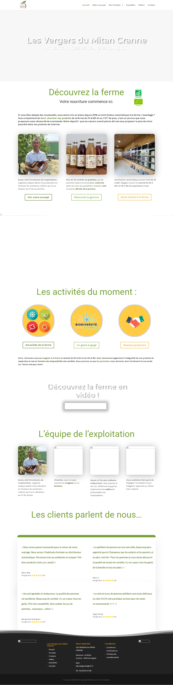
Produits (52, 656)
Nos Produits (114, 5)
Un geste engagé (86, 345)
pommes (92, 180)
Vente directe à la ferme (135, 197)
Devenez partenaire (134, 345)
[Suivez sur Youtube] (147, 664)
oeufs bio (99, 183)
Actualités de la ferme (38, 345)
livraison (58, 486)
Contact (151, 5)
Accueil (85, 5)
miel (104, 186)
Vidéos (141, 5)
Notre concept (99, 5)
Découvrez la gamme (86, 197)
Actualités (130, 5)
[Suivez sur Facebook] (142, 664)
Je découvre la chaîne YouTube (86, 406)
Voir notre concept (38, 197)
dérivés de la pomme (85, 189)
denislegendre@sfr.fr (84, 666)
